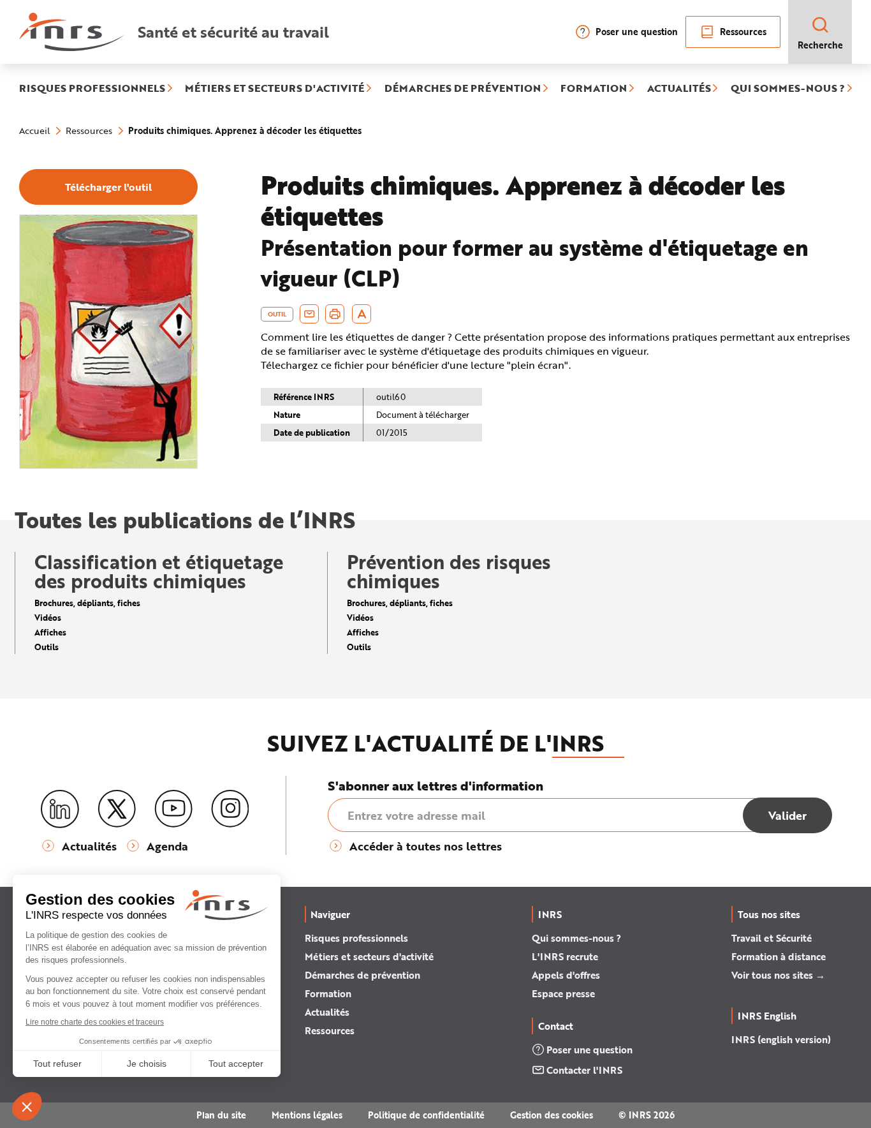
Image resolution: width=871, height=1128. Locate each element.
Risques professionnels (356, 938)
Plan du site (221, 1115)
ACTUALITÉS (679, 88)
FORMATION (593, 88)
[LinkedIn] (60, 809)
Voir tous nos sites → (778, 975)
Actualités (327, 1012)
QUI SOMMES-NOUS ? (788, 88)
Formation (328, 993)
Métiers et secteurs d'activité (369, 956)
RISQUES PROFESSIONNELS (92, 88)
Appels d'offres (566, 975)
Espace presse (563, 993)
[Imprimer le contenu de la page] (335, 314)
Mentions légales (307, 1115)
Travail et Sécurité (771, 938)
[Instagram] (230, 809)
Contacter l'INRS (584, 1070)
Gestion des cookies (551, 1115)
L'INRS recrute (565, 956)
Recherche (820, 45)
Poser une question (637, 31)
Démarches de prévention (362, 975)
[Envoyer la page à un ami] (309, 314)
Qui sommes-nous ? (576, 938)
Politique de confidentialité (426, 1115)
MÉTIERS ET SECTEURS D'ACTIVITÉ (274, 88)
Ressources (743, 31)
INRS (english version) (781, 1039)
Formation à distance (778, 956)
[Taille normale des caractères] (362, 313)
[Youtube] (173, 809)
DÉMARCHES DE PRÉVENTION (462, 88)
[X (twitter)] (117, 809)
